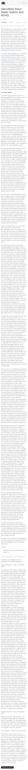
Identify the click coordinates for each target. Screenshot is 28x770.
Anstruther (4, 59)
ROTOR (9, 57)
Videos (18, 22)
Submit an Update (7, 767)
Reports (4, 22)
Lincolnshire (4, 19)
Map (24, 22)
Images (12, 22)
